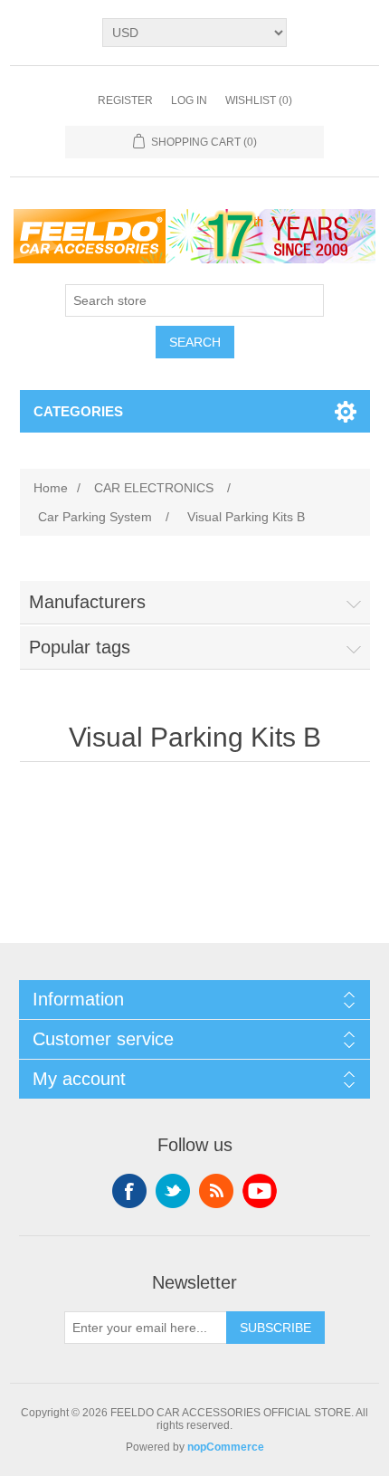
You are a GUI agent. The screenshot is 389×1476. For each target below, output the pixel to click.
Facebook (129, 1191)
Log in (189, 100)
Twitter (173, 1191)
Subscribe (275, 1327)
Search (195, 342)
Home (50, 488)
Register (125, 100)
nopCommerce (225, 1447)
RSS (216, 1191)
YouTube (259, 1191)
